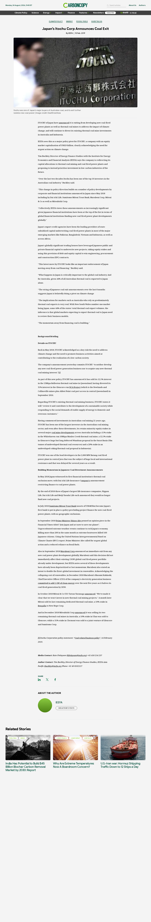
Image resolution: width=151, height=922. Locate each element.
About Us (132, 5)
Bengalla (42, 605)
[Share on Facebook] (55, 679)
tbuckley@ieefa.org (53, 666)
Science (35, 13)
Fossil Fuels (82, 21)
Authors (142, 5)
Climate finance (61, 738)
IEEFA (70, 33)
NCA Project (74, 387)
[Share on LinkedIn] (39, 679)
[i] (59, 372)
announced (64, 122)
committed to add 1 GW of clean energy (56, 583)
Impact (58, 13)
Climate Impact (75, 738)
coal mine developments (63, 432)
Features (83, 13)
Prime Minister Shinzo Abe (68, 520)
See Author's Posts (66, 708)
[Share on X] (47, 679)
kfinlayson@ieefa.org (76, 655)
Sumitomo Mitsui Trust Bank (62, 506)
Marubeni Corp (67, 551)
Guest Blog (96, 21)
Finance (71, 13)
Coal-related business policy (87, 638)
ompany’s (85, 480)
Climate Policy (21, 13)
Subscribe (110, 13)
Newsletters (98, 13)
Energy (46, 13)
